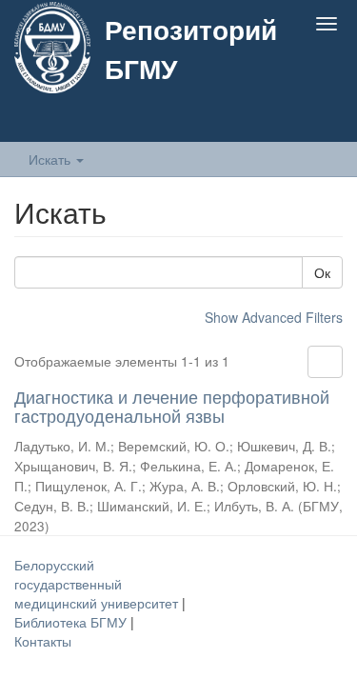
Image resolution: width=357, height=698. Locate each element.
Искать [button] (51, 159)
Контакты (42, 640)
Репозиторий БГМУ (191, 49)
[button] (289, 121)
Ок (322, 272)
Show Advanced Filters (274, 317)
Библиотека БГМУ (72, 621)
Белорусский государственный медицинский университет (98, 583)
